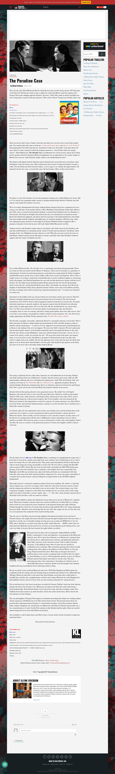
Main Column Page (52, 660)
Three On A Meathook (91, 66)
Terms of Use (46, 764)
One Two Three (88, 83)
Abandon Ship (92, 115)
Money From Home (92, 101)
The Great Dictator (89, 90)
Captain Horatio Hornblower (93, 105)
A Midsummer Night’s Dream (93, 77)
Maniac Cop (87, 70)
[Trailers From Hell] (16, 7)
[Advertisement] (57, 25)
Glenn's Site (36, 700)
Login (75, 724)
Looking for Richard (90, 63)
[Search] (101, 54)
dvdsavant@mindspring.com (60, 663)
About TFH (62, 764)
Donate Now (86, 2)
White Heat (87, 87)
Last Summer (88, 108)
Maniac (86, 94)
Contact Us (69, 764)
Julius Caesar (88, 80)
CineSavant (13, 75)
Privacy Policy (54, 764)
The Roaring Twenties (90, 73)
